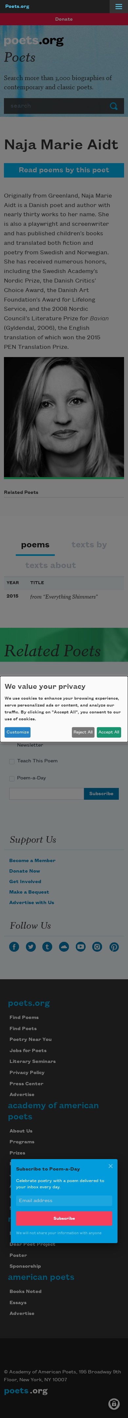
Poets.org (17, 6)
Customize (18, 732)
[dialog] (64, 709)
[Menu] (119, 6)
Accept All (108, 732)
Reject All (83, 732)
